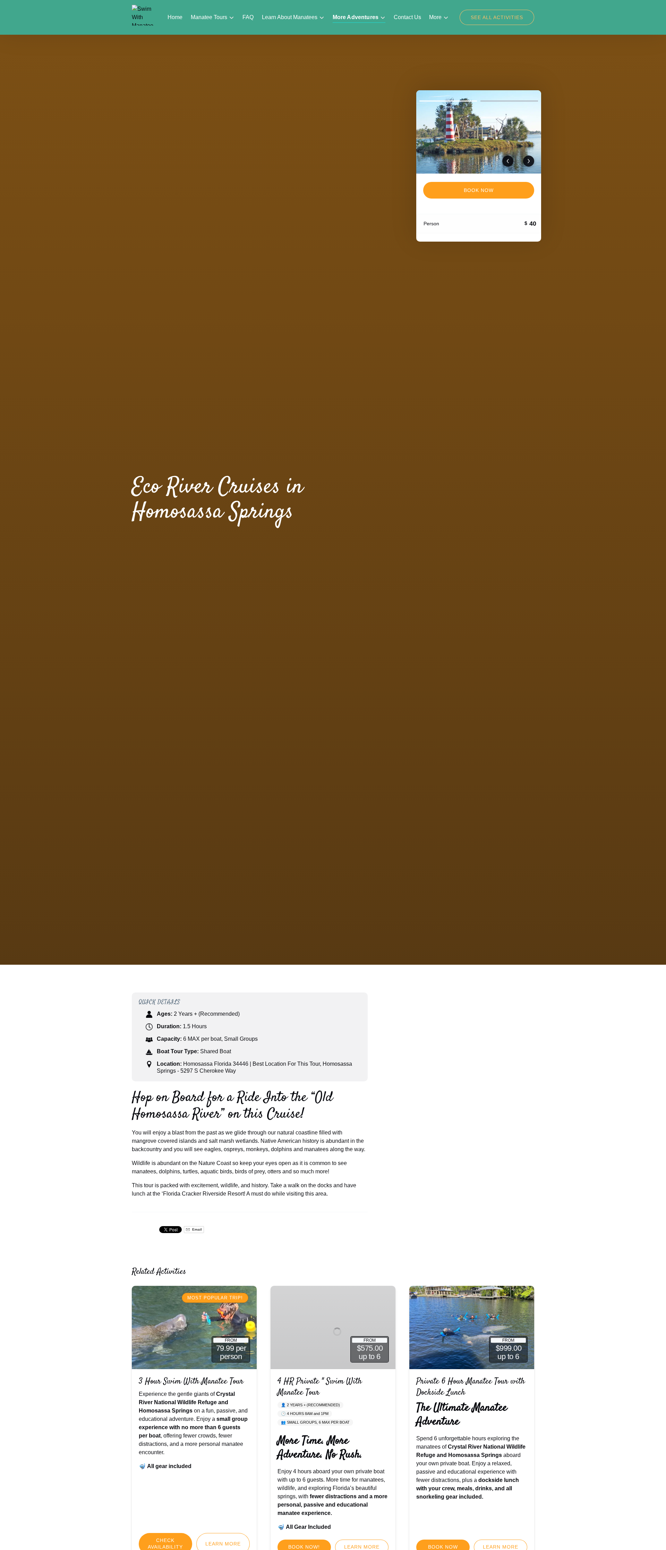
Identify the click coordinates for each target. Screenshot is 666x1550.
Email (196, 1229)
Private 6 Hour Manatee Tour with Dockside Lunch (470, 1387)
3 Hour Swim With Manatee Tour (191, 1382)
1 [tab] (448, 101)
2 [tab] (509, 101)
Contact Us (407, 17)
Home (175, 17)
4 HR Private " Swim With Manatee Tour (320, 1387)
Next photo (528, 161)
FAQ (248, 17)
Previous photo (507, 161)
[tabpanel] (478, 132)
